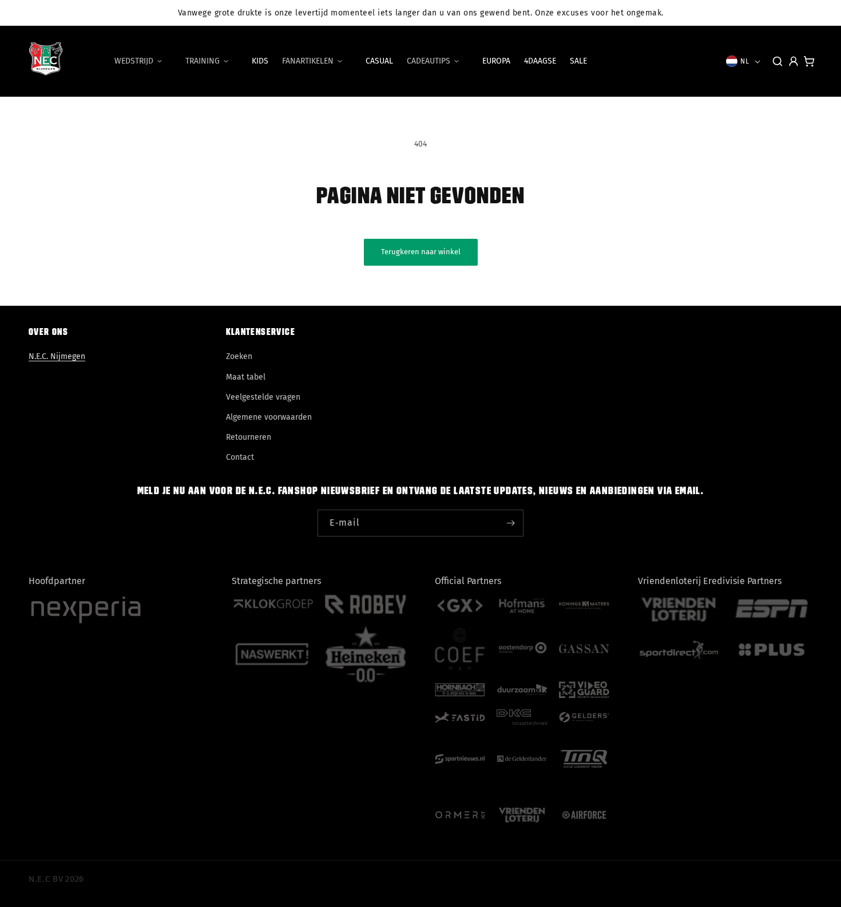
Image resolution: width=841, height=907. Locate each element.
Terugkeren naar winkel (421, 251)
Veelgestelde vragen (263, 397)
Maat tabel (245, 377)
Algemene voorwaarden (269, 417)
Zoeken (239, 356)
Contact (240, 457)
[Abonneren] (510, 523)
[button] (143, 61)
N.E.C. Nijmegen (57, 356)
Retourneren (248, 437)
